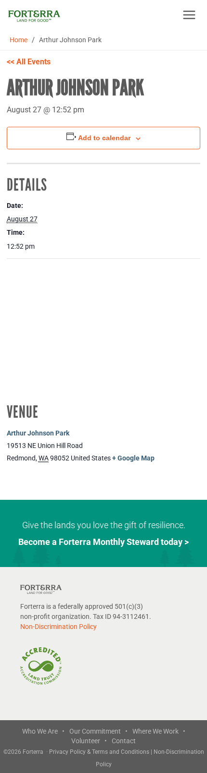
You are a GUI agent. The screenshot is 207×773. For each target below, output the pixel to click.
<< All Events (29, 61)
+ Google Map (133, 458)
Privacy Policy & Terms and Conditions (100, 752)
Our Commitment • (98, 731)
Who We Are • (43, 731)
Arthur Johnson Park (38, 433)
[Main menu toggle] (189, 15)
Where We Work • (158, 731)
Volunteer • (89, 741)
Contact (124, 741)
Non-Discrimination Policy (58, 626)
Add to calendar (104, 138)
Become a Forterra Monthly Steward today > (103, 542)
